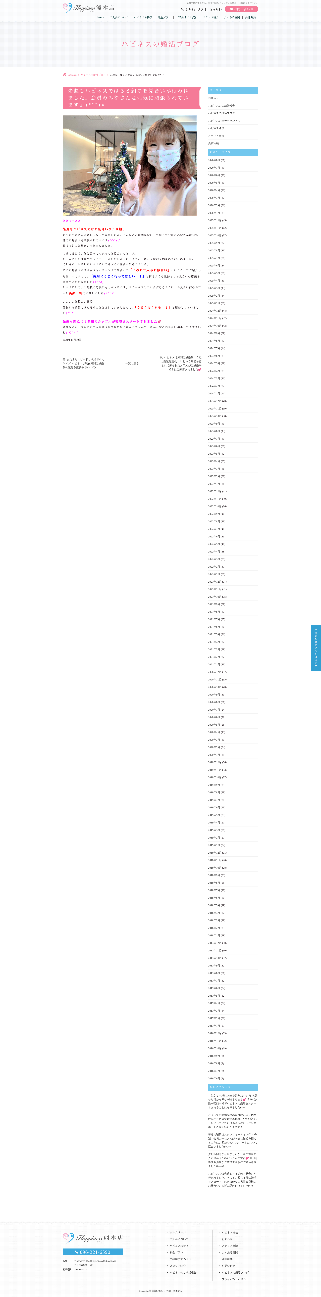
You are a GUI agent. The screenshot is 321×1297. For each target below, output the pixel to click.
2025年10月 (215, 235)
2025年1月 (214, 303)
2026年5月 (214, 182)
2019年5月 (214, 815)
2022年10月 (215, 506)
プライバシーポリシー (235, 1279)
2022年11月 (215, 498)
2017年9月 (214, 965)
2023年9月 (214, 423)
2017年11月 (215, 950)
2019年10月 (215, 777)
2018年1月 (214, 935)
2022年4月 (214, 551)
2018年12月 (215, 852)
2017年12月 (215, 943)
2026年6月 (214, 175)
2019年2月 (214, 837)
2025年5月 (214, 273)
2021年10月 (215, 596)
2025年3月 (214, 288)
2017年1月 (214, 1025)
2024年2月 (214, 386)
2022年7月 (214, 529)
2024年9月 (214, 333)
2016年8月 (214, 1063)
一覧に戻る (132, 363)
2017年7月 (214, 980)
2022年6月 (214, 536)
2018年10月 (215, 867)
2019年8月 (214, 792)
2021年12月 (215, 581)
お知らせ (213, 98)
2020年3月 (214, 739)
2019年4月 (214, 822)
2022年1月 (214, 574)
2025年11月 (215, 227)
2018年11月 (215, 860)
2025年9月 (214, 243)
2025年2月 (214, 295)
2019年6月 (214, 807)
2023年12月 (215, 401)
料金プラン (164, 17)
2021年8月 (214, 611)
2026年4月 (214, 190)
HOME (72, 75)
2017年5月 (214, 995)
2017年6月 (214, 988)
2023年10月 (215, 416)
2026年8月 (214, 160)
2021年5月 (214, 634)
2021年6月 (214, 626)
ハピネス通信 (216, 128)
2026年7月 (214, 167)
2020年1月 (214, 754)
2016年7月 (214, 1071)
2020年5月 (214, 724)
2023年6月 (214, 446)
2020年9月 (214, 694)
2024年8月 (214, 340)
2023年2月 (214, 476)
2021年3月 (214, 649)
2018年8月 (214, 882)
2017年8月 (214, 973)
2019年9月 (214, 784)
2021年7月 (214, 619)
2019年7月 (214, 800)
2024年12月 (215, 310)
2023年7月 (214, 438)
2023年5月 (214, 453)
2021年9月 (214, 604)
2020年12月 (215, 672)
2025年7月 (214, 258)
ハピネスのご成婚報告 (221, 105)
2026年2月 (214, 205)
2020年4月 (214, 732)
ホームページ (178, 1232)
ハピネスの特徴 (143, 17)
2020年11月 (215, 679)
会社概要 (250, 17)
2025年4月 (214, 280)
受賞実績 (213, 143)
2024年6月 (214, 355)
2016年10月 (215, 1048)
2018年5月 (214, 905)
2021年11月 (215, 589)
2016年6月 (214, 1078)
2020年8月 (214, 702)
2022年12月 (215, 491)
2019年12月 (215, 762)
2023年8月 (214, 431)
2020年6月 (214, 717)
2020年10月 (215, 687)
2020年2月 (214, 747)
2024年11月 (215, 318)
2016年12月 (215, 1033)
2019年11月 (215, 769)
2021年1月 (214, 664)
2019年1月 (214, 845)
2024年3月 (214, 378)
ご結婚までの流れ (186, 17)
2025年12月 (215, 220)
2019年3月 (214, 830)
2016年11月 (215, 1040)
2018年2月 (214, 928)
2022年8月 (214, 521)
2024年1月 (214, 393)
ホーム (100, 17)
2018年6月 (214, 897)
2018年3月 (214, 920)
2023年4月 (214, 461)
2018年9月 (214, 875)
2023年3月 (214, 468)
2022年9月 (214, 514)
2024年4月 (214, 370)
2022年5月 (214, 544)
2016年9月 (214, 1055)
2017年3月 (214, 1010)
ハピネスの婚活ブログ (93, 75)
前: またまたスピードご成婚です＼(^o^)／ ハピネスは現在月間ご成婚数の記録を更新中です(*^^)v (83, 363)
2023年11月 (215, 408)
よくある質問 (232, 17)
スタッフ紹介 (211, 17)
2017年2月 (214, 1018)
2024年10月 (215, 325)
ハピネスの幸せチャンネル (224, 120)
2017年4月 (214, 1003)
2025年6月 (214, 265)
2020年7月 (214, 709)
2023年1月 (214, 483)
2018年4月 (214, 912)
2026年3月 (214, 197)
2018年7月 (214, 890)
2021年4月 (214, 641)
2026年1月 (214, 212)
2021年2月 (214, 657)
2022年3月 (214, 559)
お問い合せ (228, 1265)
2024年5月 (214, 363)
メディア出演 (216, 135)
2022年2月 (214, 566)
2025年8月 (214, 250)
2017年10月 (215, 958)
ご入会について (119, 17)
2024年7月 (214, 348)
